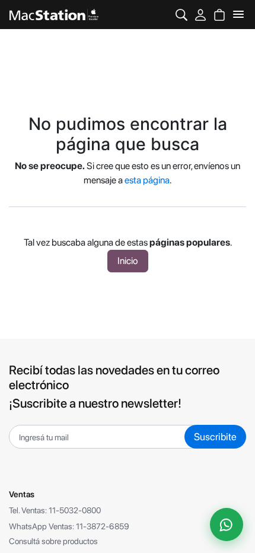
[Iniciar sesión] (200, 14)
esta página (147, 180)
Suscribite (215, 437)
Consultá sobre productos (53, 541)
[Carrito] (219, 14)
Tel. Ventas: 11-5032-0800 (55, 510)
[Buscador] (181, 14)
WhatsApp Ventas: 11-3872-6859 (69, 526)
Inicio (127, 260)
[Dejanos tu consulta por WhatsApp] (226, 524)
